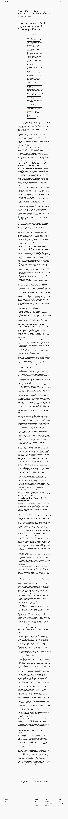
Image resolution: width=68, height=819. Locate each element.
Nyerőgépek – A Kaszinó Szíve (33, 83)
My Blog (7, 1)
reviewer (29, 16)
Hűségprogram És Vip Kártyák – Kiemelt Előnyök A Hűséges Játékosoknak (33, 49)
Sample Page (60, 1)
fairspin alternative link (22, 185)
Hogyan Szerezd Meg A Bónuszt (34, 56)
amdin (26, 16)
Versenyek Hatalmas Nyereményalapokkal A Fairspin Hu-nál (34, 67)
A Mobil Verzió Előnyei (31, 98)
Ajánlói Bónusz (30, 52)
